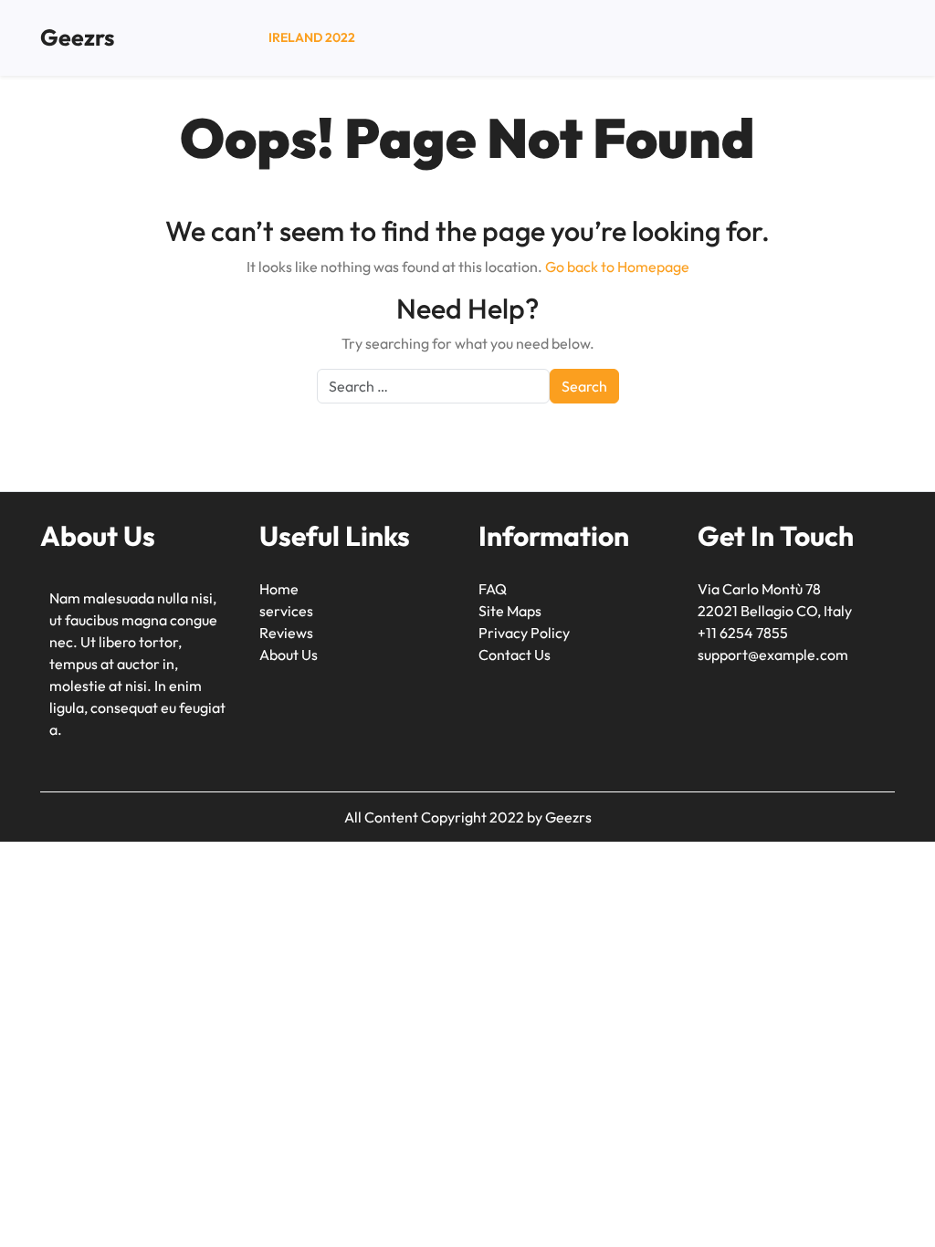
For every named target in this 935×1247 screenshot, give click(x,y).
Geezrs (77, 37)
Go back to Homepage (617, 266)
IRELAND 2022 (311, 37)
